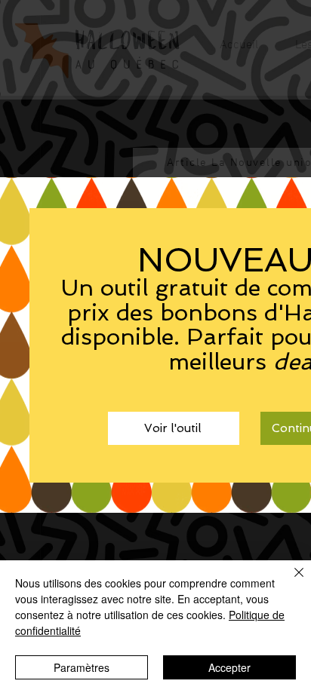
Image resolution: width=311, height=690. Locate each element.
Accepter (229, 667)
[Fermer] (290, 581)
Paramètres (81, 667)
